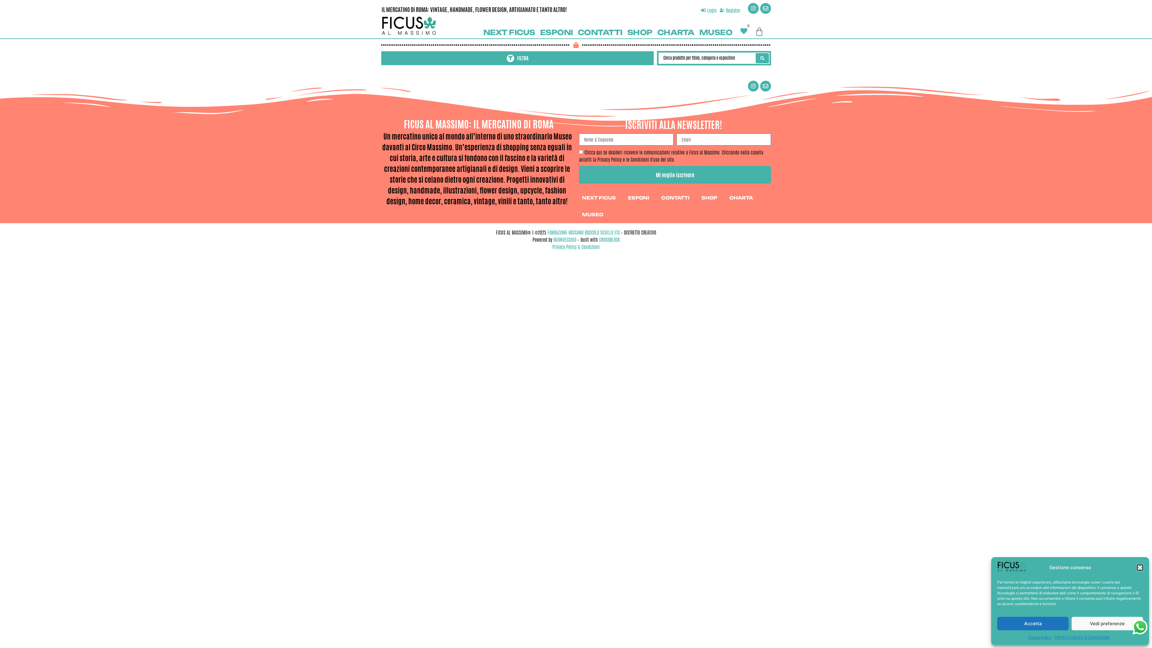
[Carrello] (759, 32)
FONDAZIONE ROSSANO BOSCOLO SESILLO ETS (584, 232)
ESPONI (556, 32)
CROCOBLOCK (609, 239)
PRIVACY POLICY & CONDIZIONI (1081, 637)
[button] (1140, 568)
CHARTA (675, 32)
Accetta (1033, 623)
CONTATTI (600, 32)
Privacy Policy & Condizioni (576, 247)
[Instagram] (753, 8)
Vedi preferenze (1107, 623)
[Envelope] (765, 8)
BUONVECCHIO (565, 239)
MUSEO (716, 32)
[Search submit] (762, 58)
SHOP (639, 32)
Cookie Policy (1040, 637)
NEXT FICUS (509, 32)
